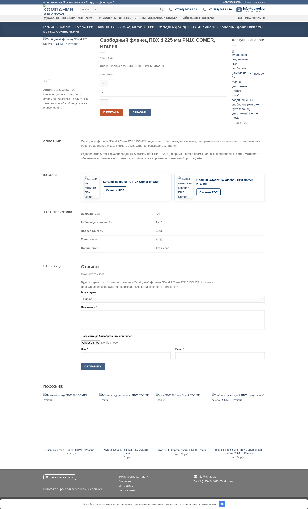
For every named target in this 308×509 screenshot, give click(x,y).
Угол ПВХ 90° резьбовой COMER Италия (182, 450)
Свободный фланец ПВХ (137, 27)
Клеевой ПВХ (84, 27)
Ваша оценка (89, 292)
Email (179, 349)
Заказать (140, 112)
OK (222, 504)
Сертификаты (106, 18)
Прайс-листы (190, 18)
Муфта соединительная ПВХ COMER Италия (126, 451)
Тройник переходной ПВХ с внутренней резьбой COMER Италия (238, 451)
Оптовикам (126, 485)
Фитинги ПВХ (107, 27)
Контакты (209, 18)
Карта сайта (127, 490)
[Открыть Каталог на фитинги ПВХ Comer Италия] (92, 187)
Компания (85, 18)
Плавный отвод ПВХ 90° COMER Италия (69, 450)
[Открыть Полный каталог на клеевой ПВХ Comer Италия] (185, 187)
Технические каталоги (133, 476)
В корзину (111, 112)
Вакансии (125, 481)
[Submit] (162, 10)
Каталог (53, 18)
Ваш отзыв (89, 307)
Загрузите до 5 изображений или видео (107, 336)
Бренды (140, 18)
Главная (49, 27)
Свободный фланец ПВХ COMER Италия (187, 27)
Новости (68, 18)
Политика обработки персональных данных (72, 489)
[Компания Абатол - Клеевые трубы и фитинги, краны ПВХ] (59, 9)
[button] (254, 2)
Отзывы (125, 18)
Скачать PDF (115, 190)
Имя (84, 349)
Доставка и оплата (162, 18)
